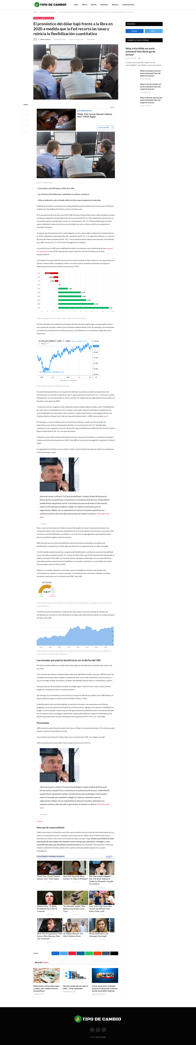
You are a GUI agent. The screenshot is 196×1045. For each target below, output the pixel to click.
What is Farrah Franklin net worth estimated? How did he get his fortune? (150, 86)
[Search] (158, 4)
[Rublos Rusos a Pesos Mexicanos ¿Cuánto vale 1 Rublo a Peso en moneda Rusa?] (46, 975)
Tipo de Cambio (101, 1037)
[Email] (25, 135)
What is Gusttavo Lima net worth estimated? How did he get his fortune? (150, 73)
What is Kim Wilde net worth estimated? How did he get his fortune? (140, 51)
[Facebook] (25, 111)
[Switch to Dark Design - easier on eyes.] (161, 4)
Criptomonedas (128, 5)
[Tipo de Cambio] (50, 4)
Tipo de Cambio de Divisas (43, 18)
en (139, 58)
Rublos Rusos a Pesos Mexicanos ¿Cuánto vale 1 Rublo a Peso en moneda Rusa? (46, 988)
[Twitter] (25, 117)
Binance (115, 5)
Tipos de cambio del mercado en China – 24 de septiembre (75, 987)
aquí (105, 416)
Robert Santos (45, 39)
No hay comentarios (76, 39)
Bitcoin (94, 5)
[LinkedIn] (25, 123)
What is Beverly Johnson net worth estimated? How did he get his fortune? (151, 100)
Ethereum (104, 5)
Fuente (39, 821)
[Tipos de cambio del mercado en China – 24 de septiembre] (76, 975)
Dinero (84, 5)
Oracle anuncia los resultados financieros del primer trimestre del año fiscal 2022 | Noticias (105, 988)
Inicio (76, 5)
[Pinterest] (25, 129)
